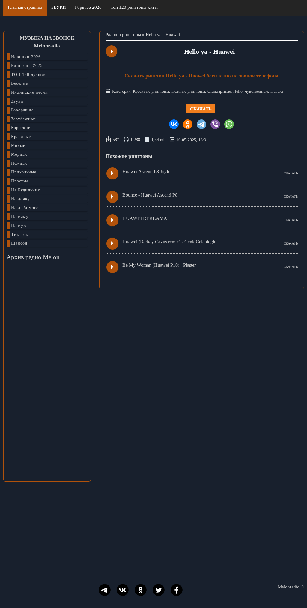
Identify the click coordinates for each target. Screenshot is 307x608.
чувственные (256, 91)
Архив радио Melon (33, 257)
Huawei (276, 91)
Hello (238, 91)
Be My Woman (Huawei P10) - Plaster (159, 265)
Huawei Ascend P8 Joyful (147, 171)
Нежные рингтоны (188, 91)
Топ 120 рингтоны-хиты (134, 7)
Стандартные (219, 91)
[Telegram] (201, 124)
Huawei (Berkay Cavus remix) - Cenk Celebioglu (169, 241)
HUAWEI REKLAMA (144, 218)
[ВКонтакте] (174, 124)
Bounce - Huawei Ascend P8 (149, 194)
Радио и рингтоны (123, 34)
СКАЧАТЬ (291, 173)
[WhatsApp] (229, 124)
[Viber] (215, 124)
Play (112, 51)
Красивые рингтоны (151, 91)
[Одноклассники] (187, 124)
